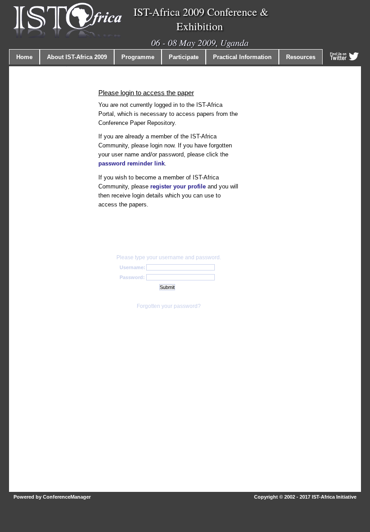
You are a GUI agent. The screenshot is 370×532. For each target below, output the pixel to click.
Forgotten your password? (169, 306)
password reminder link (131, 163)
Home (24, 57)
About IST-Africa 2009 (77, 57)
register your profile (178, 186)
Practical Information (242, 57)
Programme (137, 57)
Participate (184, 57)
